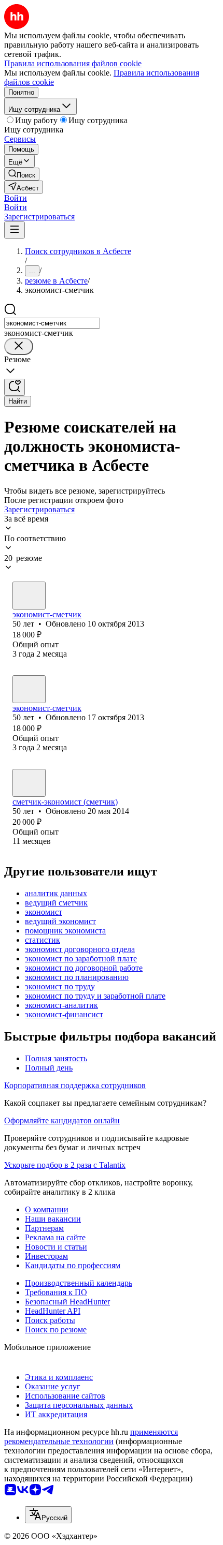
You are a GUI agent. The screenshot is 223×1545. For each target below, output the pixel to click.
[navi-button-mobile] (14, 230)
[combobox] (52, 323)
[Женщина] (29, 596)
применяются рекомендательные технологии (91, 1437)
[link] (21, 174)
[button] (15, 198)
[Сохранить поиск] (14, 387)
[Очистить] (18, 346)
